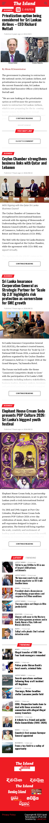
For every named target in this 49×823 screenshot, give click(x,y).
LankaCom (41, 819)
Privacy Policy (9, 814)
